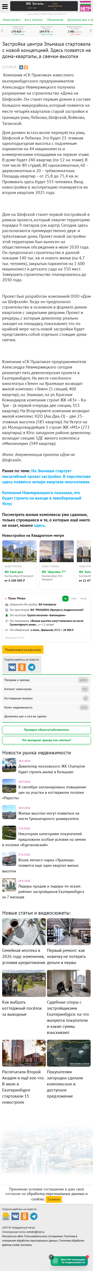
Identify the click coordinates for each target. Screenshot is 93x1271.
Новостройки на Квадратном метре (33, 535)
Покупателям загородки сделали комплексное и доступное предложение (65, 1084)
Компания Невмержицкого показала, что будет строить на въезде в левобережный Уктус (41, 498)
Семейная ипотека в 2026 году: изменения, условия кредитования (23, 956)
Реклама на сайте (12, 1236)
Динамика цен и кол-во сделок (25, 716)
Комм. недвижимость (45, 707)
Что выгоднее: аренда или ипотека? (46, 740)
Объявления (55, 20)
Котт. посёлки (34, 20)
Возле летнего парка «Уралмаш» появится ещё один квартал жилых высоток (40, 865)
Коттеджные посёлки (45, 698)
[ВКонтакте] (21, 67)
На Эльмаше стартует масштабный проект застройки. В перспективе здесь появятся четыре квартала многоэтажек (46, 476)
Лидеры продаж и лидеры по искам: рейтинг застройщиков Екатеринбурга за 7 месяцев (43, 891)
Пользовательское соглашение (43, 1236)
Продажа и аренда (45, 680)
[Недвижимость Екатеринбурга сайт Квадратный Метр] (85, 5)
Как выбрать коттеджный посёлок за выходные (22, 1008)
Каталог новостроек (45, 689)
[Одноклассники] (26, 67)
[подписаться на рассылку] (6, 1216)
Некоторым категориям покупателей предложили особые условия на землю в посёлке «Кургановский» (44, 839)
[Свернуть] (51, 1257)
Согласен (54, 1199)
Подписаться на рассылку (23, 649)
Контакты (26, 1245)
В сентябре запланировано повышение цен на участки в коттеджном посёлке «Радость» (44, 792)
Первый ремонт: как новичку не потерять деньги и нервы (66, 956)
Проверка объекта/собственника (46, 730)
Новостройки (12, 20)
